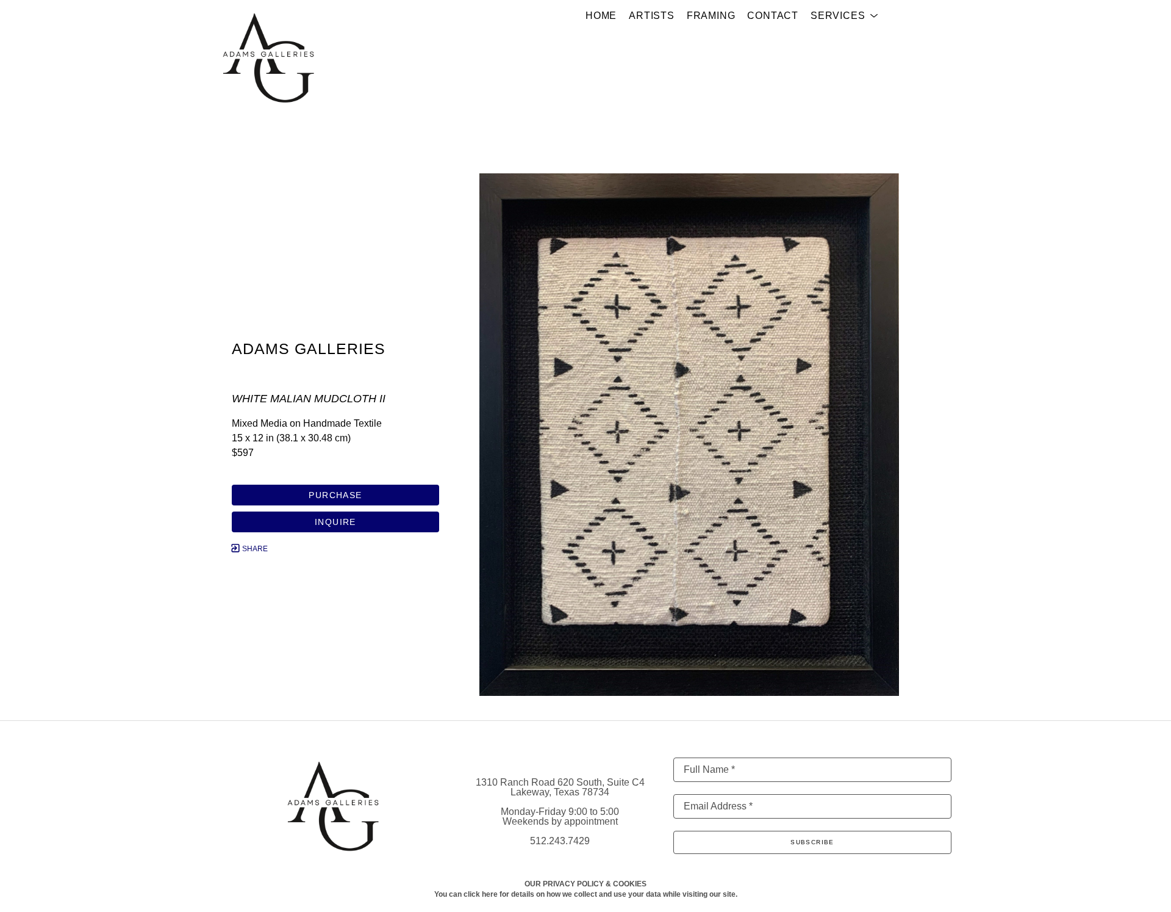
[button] (844, 15)
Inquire (335, 522)
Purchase (335, 495)
